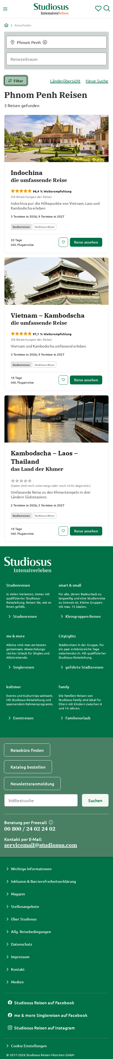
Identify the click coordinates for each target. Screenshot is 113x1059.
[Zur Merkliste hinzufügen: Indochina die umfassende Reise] (63, 242)
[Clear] (45, 42)
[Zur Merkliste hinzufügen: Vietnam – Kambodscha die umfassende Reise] (63, 380)
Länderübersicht (65, 80)
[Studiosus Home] (51, 9)
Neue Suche (97, 80)
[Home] (6, 25)
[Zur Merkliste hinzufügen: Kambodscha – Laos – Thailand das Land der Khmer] (63, 531)
